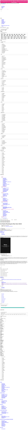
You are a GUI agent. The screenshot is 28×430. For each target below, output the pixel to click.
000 (2, 34)
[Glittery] (1, 331)
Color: (1, 229)
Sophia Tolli (4, 208)
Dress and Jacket (4, 57)
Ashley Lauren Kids (5, 203)
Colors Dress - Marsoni (5, 211)
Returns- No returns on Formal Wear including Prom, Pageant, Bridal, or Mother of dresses (11, 279)
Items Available (3, 234)
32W (6, 38)
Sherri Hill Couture (5, 195)
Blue (2, 364)
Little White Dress (4, 59)
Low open (3, 82)
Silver (3, 172)
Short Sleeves (3, 143)
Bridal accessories (5, 206)
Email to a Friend (2, 232)
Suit (2, 65)
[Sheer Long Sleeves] (2, 351)
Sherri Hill (3, 390)
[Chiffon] (1, 338)
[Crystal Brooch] (1, 336)
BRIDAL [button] (1, 414)
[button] (3, 19)
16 (2, 35)
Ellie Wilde (4, 180)
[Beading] (1, 335)
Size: (0, 228)
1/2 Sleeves (3, 140)
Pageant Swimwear (5, 198)
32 (25, 313)
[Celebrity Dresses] (2, 326)
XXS (9, 38)
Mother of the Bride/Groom (5, 50)
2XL (25, 38)
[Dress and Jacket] (2, 323)
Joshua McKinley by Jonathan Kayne (7, 181)
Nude (3, 169)
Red (2, 166)
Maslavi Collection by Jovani (5, 389)
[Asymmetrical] (1, 341)
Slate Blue (3, 158)
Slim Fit (3, 137)
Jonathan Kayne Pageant (4, 407)
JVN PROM (3, 388)
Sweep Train (3, 119)
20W (7, 314)
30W (2, 38)
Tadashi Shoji (4, 215)
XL (22, 38)
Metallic (3, 88)
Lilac (2, 366)
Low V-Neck (3, 126)
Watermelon (3, 370)
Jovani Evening (3, 424)
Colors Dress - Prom (4, 385)
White (3, 173)
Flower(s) (3, 97)
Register (2, 7)
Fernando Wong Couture (4, 401)
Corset (3, 72)
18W (5, 314)
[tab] (15, 181)
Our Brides (3, 297)
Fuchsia (3, 164)
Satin (2, 108)
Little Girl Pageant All (4, 411)
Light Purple (3, 161)
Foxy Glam (3, 302)
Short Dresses (3, 64)
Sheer (3, 83)
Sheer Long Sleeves (4, 142)
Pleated (3, 75)
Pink (2, 368)
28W (14, 314)
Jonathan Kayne (3, 386)
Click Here (5, 230)
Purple (3, 160)
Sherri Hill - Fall (5, 185)
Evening (3, 47)
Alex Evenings (4, 210)
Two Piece (3, 67)
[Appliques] (1, 334)
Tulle (2, 111)
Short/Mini (3, 118)
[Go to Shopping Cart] (0, 4)
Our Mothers (3, 301)
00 (5, 34)
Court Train (3, 116)
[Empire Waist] (2, 347)
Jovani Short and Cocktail (4, 395)
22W (8, 314)
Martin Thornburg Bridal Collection (7, 207)
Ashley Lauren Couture (5, 193)
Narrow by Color (3, 151)
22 (10, 35)
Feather (3, 96)
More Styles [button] (1, 427)
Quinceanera (3, 51)
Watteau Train (3, 120)
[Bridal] (3, 319)
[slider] (25, 307)
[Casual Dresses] (3, 320)
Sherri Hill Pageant (5, 200)
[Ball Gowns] (2, 322)
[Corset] (2, 327)
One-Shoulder (3, 127)
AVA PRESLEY (5, 179)
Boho (3, 56)
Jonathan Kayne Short (5, 190)
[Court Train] (1, 342)
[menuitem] (15, 6)
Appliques (3, 93)
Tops (2, 66)
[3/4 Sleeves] (2, 350)
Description (3, 233)
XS (12, 38)
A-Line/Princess (4, 135)
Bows (3, 94)
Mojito (3, 153)
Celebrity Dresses (4, 71)
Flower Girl (3, 48)
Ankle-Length (3, 114)
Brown (3, 170)
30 (21, 35)
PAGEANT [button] (1, 404)
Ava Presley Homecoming (4, 394)
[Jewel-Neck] (2, 345)
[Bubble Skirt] (2, 325)
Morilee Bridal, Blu (4, 417)
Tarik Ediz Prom (3, 391)
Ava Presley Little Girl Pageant (5, 412)
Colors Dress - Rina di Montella (6, 212)
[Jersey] (1, 339)
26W (12, 314)
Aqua (3, 156)
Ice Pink (3, 162)
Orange (3, 372)
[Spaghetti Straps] (2, 354)
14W (1, 314)
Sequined (3, 109)
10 (19, 34)
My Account (3, 287)
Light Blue (3, 157)
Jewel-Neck (3, 125)
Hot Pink (3, 163)
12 (22, 34)
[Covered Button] (2, 328)
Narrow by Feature (3, 41)
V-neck (3, 132)
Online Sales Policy (4, 282)
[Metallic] (1, 332)
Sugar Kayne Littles (4, 413)
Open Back (3, 74)
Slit (2, 77)
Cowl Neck (3, 123)
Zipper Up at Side (4, 84)
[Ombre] (1, 333)
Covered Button (4, 80)
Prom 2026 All (3, 383)
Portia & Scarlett (3, 397)
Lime (2, 155)
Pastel (3, 90)
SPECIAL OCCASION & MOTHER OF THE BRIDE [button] (6, 419)
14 (25, 34)
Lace (2, 106)
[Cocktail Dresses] (3, 321)
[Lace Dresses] (2, 324)
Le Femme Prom (5, 183)
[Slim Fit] (2, 348)
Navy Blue (3, 159)
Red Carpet (3, 52)
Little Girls (3, 296)
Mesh (3, 107)
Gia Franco (4, 213)
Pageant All (3, 405)
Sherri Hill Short (5, 191)
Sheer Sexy (3, 63)
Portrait (3, 128)
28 (18, 35)
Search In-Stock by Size (4, 32)
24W (10, 314)
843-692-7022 (3, 3)
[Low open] (2, 330)
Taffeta (3, 110)
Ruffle (3, 99)
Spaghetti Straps (4, 148)
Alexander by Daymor (4, 421)
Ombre (3, 89)
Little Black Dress (4, 58)
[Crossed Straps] (2, 329)
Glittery (3, 87)
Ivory (3, 168)
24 (13, 35)
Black (3, 171)
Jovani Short (4, 188)
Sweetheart (3, 131)
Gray (2, 377)
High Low (3, 73)
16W (3, 314)
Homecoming (3, 49)
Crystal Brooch (4, 95)
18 (5, 35)
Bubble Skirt (3, 70)
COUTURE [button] (1, 399)
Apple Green (3, 359)
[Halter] (2, 344)
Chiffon (3, 104)
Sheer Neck (3, 130)
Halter (3, 124)
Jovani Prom (4, 182)
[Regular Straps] (2, 353)
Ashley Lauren (4, 178)
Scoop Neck (3, 129)
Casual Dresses (4, 45)
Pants (2, 61)
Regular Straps (3, 147)
